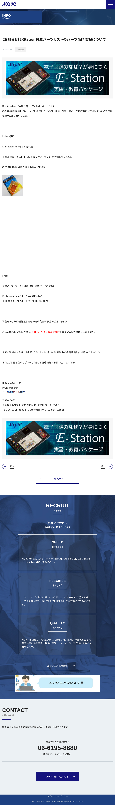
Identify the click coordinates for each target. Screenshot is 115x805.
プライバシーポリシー (57, 796)
